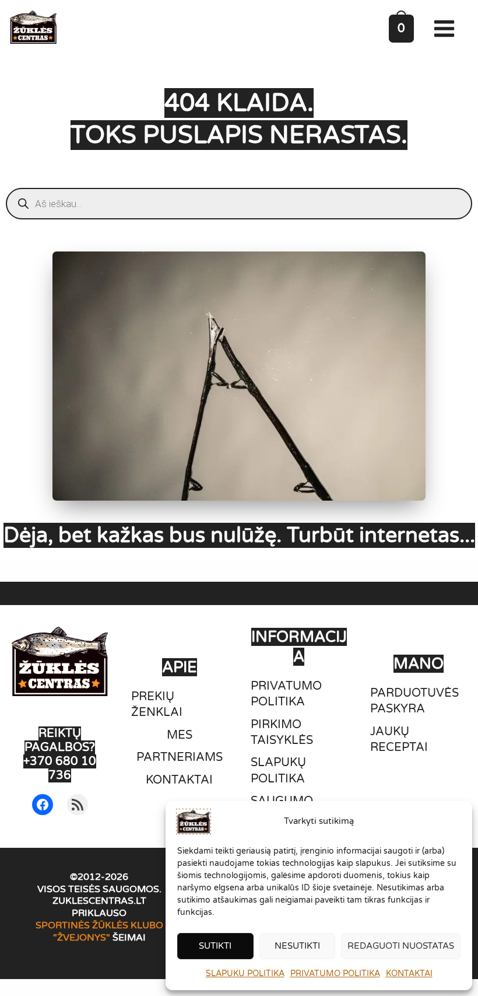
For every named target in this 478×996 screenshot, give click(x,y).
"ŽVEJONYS (79, 937)
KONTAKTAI (409, 973)
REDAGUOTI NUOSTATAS (400, 946)
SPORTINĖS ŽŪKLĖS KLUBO (99, 925)
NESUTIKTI (297, 946)
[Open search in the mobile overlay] (239, 203)
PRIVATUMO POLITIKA (335, 973)
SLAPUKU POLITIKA (245, 973)
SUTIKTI (215, 946)
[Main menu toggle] (447, 28)
